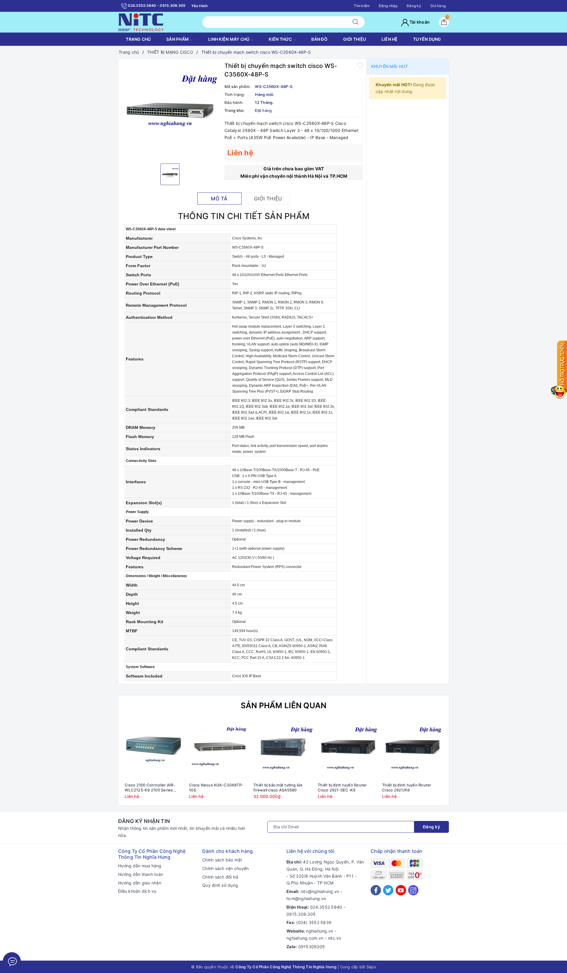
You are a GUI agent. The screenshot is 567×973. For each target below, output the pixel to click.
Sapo (371, 966)
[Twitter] (388, 890)
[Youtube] (401, 890)
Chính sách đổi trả (220, 876)
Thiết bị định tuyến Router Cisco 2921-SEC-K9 (342, 787)
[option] (170, 110)
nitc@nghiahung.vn (320, 891)
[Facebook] (376, 890)
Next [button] (460, 763)
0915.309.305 (301, 914)
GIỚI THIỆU (354, 39)
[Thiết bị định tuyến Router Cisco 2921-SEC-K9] (348, 749)
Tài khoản (419, 22)
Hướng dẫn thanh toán (140, 874)
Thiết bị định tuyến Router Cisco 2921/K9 (406, 787)
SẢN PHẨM (178, 39)
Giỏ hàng (438, 6)
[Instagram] (413, 890)
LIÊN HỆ (390, 39)
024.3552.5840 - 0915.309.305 (156, 5)
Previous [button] (106, 763)
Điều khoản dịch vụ (137, 891)
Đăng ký (414, 6)
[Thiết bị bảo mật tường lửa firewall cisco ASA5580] (283, 749)
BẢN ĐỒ (319, 39)
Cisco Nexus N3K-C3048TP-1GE (216, 787)
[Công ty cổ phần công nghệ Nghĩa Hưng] (141, 21)
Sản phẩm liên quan (284, 705)
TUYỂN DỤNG (427, 39)
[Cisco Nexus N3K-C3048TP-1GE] (219, 749)
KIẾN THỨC (281, 39)
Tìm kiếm (361, 6)
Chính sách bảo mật (222, 859)
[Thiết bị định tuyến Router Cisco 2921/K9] (412, 749)
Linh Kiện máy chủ (229, 39)
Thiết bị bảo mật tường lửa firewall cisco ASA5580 (277, 787)
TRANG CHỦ (138, 39)
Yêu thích (199, 6)
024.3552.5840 (326, 907)
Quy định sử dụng (220, 885)
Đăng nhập (388, 6)
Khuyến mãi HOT (389, 66)
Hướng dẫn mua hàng (140, 865)
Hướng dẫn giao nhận (139, 882)
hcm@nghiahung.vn (306, 898)
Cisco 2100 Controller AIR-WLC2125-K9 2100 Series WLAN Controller (150, 788)
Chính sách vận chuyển (225, 868)
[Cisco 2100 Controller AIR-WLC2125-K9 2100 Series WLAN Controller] (155, 749)
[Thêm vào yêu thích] (360, 65)
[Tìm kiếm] (355, 22)
